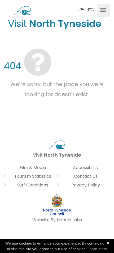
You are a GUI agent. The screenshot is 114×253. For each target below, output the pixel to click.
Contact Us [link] (86, 176)
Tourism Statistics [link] (32, 176)
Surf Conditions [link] (32, 185)
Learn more (97, 249)
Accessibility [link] (86, 168)
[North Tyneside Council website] (57, 205)
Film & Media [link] (33, 168)
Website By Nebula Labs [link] (57, 220)
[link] (22, 10)
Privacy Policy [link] (85, 185)
